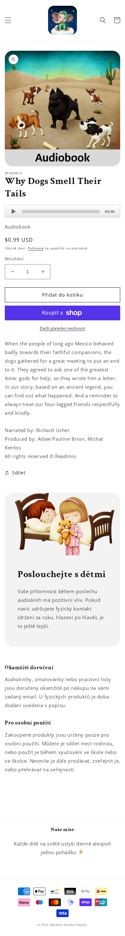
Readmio (56, 924)
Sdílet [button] (19, 473)
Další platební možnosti (62, 328)
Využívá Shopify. (76, 924)
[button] (8, 20)
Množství (14, 259)
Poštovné (36, 248)
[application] (62, 211)
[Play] (13, 211)
